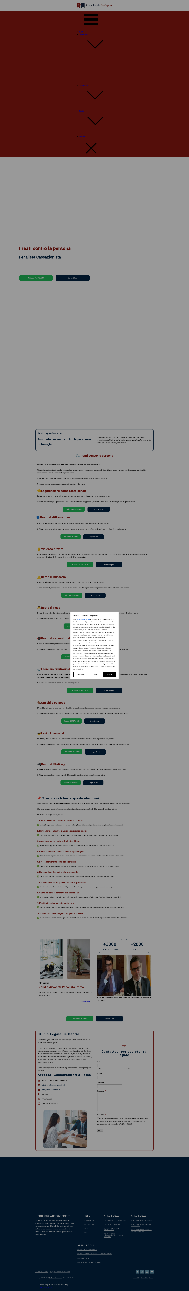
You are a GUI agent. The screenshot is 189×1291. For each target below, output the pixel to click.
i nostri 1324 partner (83, 619)
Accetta (109, 674)
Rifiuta (96, 674)
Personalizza (81, 674)
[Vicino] (116, 613)
